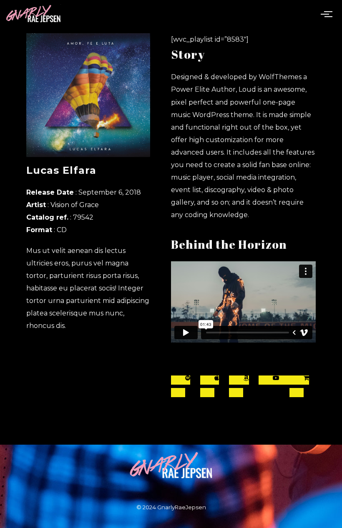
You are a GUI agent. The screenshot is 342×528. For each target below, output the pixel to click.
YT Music (276, 380)
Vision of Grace (74, 205)
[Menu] (328, 13)
